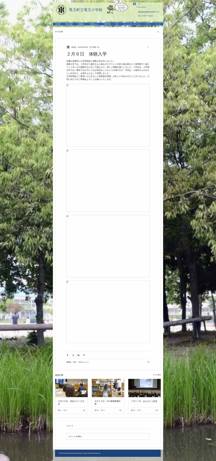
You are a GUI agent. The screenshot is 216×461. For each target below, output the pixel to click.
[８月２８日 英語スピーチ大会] (71, 388)
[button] (81, 24)
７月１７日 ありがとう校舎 (144, 401)
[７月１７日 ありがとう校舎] (144, 388)
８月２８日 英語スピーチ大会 (71, 402)
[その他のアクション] (148, 47)
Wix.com (97, 453)
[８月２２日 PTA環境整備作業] (108, 388)
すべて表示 (157, 375)
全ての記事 (59, 32)
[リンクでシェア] (84, 355)
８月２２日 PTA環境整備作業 (107, 402)
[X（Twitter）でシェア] (73, 355)
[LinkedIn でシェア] (78, 355)
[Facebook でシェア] (67, 355)
